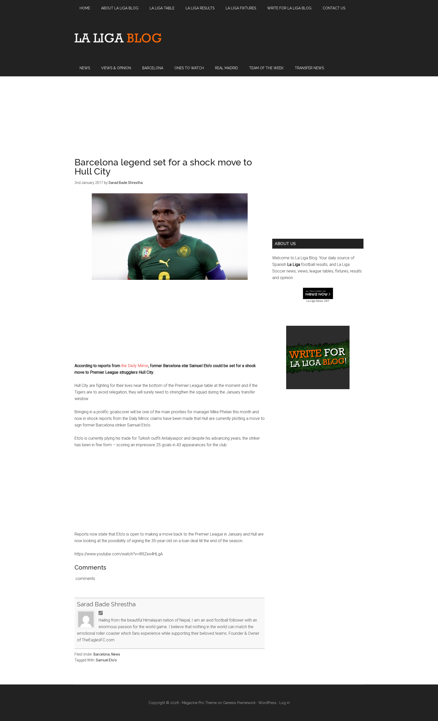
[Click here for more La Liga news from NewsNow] (318, 294)
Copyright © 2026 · (165, 703)
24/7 (326, 300)
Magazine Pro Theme (199, 703)
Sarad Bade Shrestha (106, 604)
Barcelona (102, 654)
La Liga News (314, 300)
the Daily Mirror (134, 365)
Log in (284, 703)
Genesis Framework (239, 703)
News (115, 654)
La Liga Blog (118, 37)
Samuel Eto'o (106, 660)
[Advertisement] (219, 111)
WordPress (267, 703)
